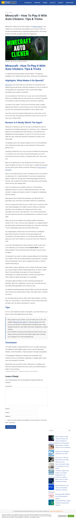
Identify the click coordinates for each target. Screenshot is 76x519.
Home (6, 12)
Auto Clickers (25, 371)
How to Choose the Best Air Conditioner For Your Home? (62, 466)
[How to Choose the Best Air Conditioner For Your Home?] (51, 466)
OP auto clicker (33, 322)
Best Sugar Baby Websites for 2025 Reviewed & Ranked (62, 496)
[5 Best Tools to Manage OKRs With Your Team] (51, 453)
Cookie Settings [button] (62, 516)
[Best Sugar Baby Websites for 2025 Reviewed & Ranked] (51, 496)
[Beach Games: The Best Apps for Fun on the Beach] (51, 447)
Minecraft (8, 85)
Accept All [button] (71, 516)
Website (7, 416)
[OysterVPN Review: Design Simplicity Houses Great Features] (51, 503)
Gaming (10, 12)
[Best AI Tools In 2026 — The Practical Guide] (51, 481)
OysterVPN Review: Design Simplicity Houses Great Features (62, 503)
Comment (9, 386)
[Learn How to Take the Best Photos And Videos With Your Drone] (51, 459)
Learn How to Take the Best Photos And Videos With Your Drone (62, 460)
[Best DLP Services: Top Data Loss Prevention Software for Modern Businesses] (51, 487)
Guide (15, 371)
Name (7, 409)
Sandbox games (37, 26)
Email (7, 412)
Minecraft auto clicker (20, 322)
